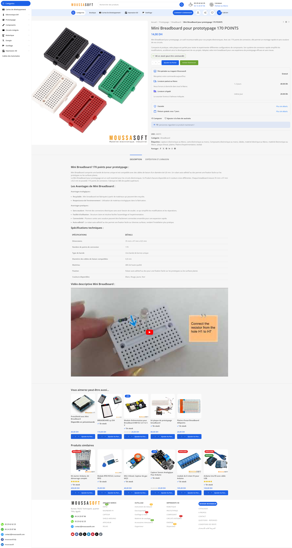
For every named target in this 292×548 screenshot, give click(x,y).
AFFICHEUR (107, 522)
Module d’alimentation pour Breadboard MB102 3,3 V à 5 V (136, 422)
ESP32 (105, 506)
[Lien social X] (163, 148)
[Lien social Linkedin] (169, 148)
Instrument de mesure (143, 506)
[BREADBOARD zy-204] (109, 406)
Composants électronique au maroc (224, 142)
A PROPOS (202, 512)
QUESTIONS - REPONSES (207, 520)
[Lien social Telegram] (174, 148)
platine (172, 144)
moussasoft (9, 544)
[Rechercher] (181, 4)
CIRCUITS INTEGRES (174, 518)
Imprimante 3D (173, 503)
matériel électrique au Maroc (256, 142)
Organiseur (139, 526)
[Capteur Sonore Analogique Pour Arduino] (163, 459)
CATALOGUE (203, 508)
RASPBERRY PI (108, 511)
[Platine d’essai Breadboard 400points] (189, 406)
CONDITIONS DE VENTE (207, 524)
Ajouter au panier (170, 63)
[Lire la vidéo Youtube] (149, 332)
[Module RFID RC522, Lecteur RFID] (109, 461)
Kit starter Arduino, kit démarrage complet (80, 477)
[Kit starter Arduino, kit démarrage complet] (83, 461)
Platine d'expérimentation (185, 144)
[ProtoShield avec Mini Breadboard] (83, 404)
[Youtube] (72, 534)
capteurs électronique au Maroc (173, 142)
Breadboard (176, 22)
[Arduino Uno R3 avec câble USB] (216, 461)
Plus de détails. (282, 106)
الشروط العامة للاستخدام (206, 528)
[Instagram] (80, 534)
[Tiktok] (100, 534)
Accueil (154, 22)
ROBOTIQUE (171, 507)
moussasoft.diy (10, 539)
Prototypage (164, 22)
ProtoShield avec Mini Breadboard (80, 417)
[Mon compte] (198, 12)
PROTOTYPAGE (172, 511)
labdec (241, 142)
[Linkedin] (88, 534)
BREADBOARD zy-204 (106, 420)
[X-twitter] (84, 534)
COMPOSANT (172, 514)
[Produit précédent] (283, 22)
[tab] (136, 158)
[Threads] (96, 534)
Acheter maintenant (189, 63)
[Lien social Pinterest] (166, 148)
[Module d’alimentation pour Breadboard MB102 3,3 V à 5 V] (136, 406)
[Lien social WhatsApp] (172, 148)
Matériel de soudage (143, 518)
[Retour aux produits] (286, 22)
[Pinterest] (92, 534)
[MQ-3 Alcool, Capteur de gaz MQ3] (136, 461)
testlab (199, 144)
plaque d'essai (162, 144)
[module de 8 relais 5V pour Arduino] (189, 461)
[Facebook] (76, 534)
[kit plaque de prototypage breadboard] (163, 406)
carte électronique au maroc (198, 142)
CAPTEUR (106, 514)
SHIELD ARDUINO (109, 518)
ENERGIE (170, 522)
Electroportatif (140, 511)
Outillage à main (141, 514)
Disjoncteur (171, 525)
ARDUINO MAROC (109, 503)
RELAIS (105, 526)
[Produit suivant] (289, 22)
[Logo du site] (82, 4)
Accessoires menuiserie (144, 522)
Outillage (139, 503)
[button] (83, 436)
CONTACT (202, 516)
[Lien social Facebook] (160, 148)
